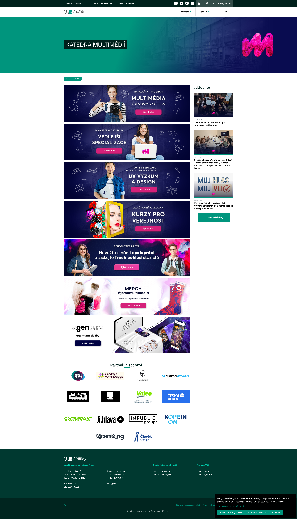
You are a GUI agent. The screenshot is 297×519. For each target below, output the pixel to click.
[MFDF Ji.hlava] (110, 419)
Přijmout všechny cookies (231, 512)
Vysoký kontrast (224, 3)
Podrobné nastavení (257, 512)
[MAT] (78, 396)
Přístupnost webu (210, 504)
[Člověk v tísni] (143, 437)
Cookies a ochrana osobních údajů (186, 504)
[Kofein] (176, 419)
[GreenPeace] (78, 419)
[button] (176, 3)
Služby (224, 11)
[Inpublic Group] (143, 419)
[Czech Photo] (77, 376)
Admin (66, 504)
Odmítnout (276, 512)
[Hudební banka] (176, 375)
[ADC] (143, 376)
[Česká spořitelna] (176, 396)
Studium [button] (203, 11)
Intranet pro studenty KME (103, 3)
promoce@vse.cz (204, 474)
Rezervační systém (126, 3)
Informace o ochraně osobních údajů (230, 506)
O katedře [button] (184, 11)
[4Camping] (110, 437)
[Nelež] (110, 396)
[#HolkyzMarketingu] (110, 376)
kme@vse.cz (113, 483)
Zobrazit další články (214, 217)
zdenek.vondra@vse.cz (163, 474)
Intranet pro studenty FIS (76, 3)
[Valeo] (143, 396)
